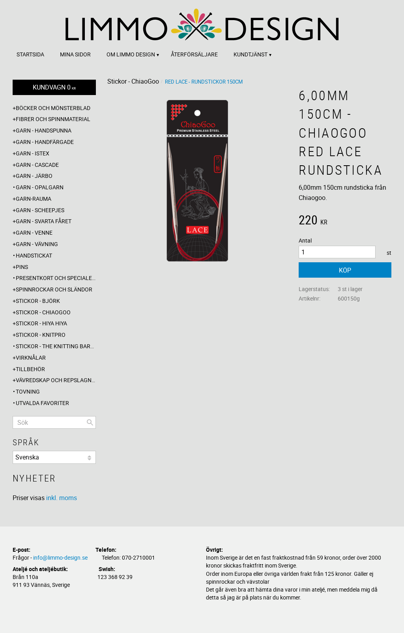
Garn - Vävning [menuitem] (37, 244)
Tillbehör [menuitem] (30, 369)
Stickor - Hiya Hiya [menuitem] (41, 323)
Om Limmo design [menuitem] (131, 54)
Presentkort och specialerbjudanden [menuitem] (56, 278)
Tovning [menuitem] (28, 391)
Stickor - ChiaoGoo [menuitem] (43, 312)
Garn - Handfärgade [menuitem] (45, 142)
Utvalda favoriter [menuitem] (42, 403)
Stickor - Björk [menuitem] (38, 300)
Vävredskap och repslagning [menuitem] (56, 380)
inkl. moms (61, 497)
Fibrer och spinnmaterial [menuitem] (53, 119)
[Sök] (90, 422)
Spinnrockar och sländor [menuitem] (54, 289)
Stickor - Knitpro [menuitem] (40, 334)
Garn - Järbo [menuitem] (34, 175)
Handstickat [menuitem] (34, 255)
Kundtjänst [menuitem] (250, 54)
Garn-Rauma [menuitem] (33, 198)
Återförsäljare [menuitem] (194, 54)
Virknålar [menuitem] (31, 357)
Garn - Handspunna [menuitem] (43, 130)
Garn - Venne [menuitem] (34, 232)
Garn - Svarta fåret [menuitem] (43, 221)
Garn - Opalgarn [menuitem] (40, 187)
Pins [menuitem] (22, 267)
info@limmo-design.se (60, 557)
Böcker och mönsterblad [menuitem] (53, 108)
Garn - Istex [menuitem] (32, 153)
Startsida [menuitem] (30, 54)
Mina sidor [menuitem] (75, 54)
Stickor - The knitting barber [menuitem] (56, 346)
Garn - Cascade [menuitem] (37, 164)
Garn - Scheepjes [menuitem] (40, 210)
